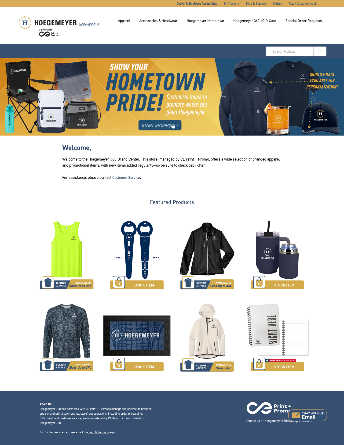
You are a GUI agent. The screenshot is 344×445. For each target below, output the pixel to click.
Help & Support (256, 3)
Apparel (124, 20)
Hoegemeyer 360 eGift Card (254, 20)
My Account (231, 3)
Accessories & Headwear (158, 20)
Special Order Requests (303, 20)
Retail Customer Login (303, 3)
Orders (277, 3)
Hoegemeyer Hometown (205, 20)
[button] (307, 415)
